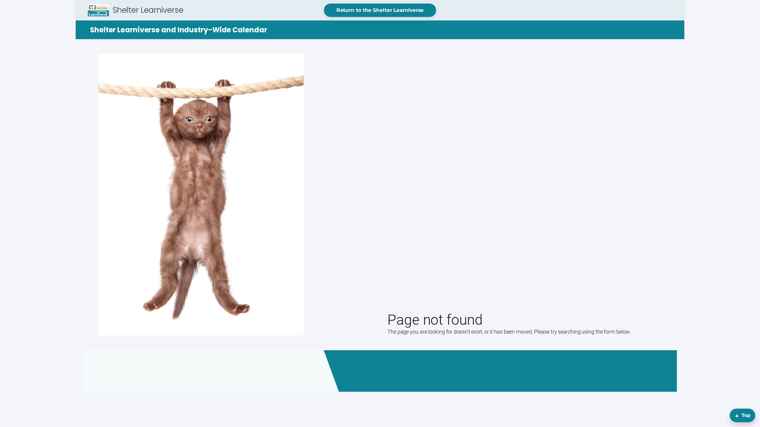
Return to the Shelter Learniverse (380, 10)
